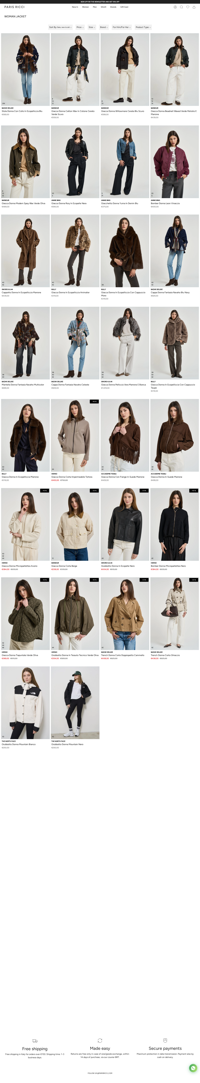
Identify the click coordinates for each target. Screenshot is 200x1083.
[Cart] (188, 7)
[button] (75, 7)
